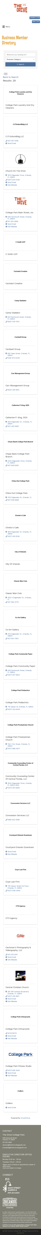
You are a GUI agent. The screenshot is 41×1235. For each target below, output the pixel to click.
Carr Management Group (17, 385)
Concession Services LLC (17, 815)
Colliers (9, 1103)
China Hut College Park (16, 493)
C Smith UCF (12, 254)
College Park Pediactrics (17, 702)
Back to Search (11, 77)
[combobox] (20, 59)
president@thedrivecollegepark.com (15, 1147)
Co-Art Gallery (12, 629)
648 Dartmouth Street (10, 1138)
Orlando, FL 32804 (9, 1139)
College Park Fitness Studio (18, 1066)
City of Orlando (13, 564)
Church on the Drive (16, 171)
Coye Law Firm (13, 882)
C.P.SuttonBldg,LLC (15, 136)
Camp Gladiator (13, 313)
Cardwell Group (13, 349)
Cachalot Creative (14, 283)
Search (21, 64)
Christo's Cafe (12, 527)
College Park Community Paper (20, 666)
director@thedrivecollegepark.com (14, 1145)
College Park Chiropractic (18, 1029)
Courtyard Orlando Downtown (20, 847)
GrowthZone (25, 1118)
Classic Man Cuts (14, 593)
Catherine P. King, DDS (16, 417)
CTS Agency (11, 918)
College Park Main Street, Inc (19, 212)
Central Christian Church (17, 987)
